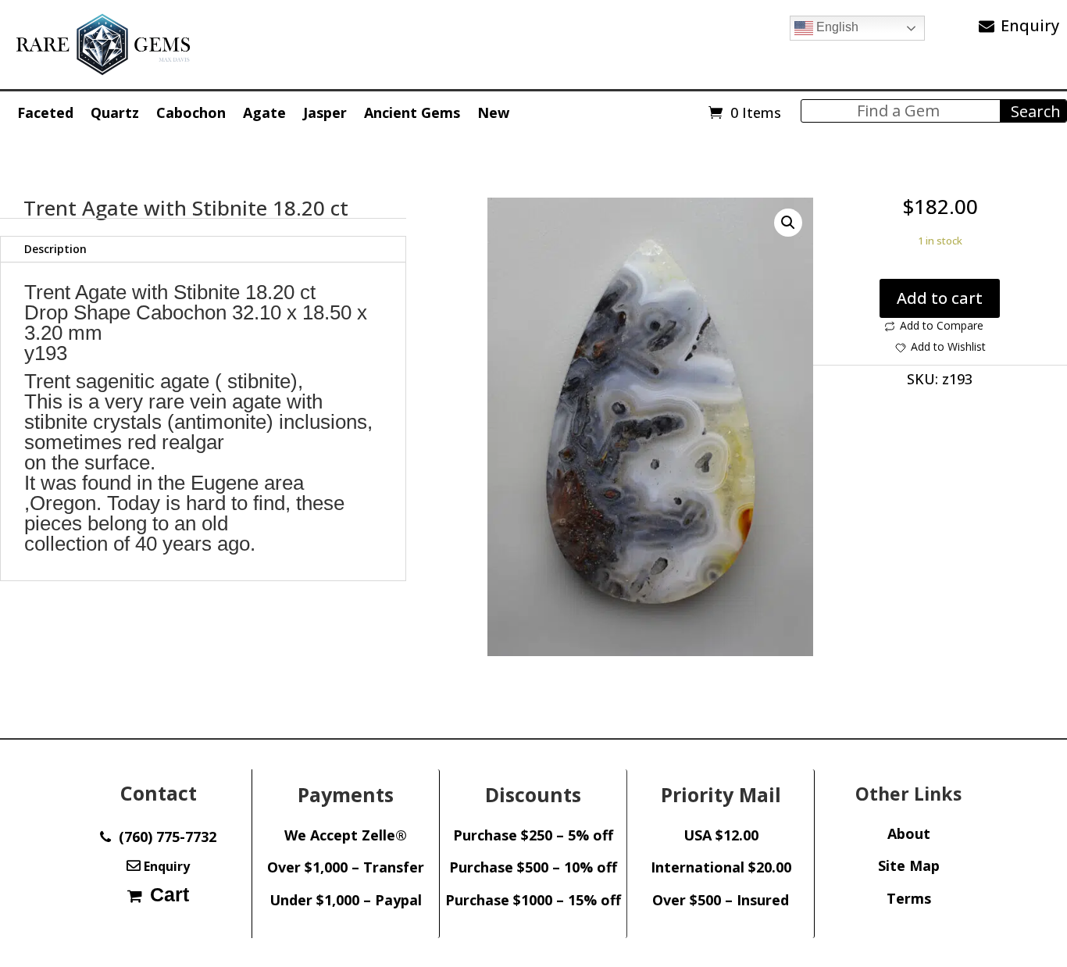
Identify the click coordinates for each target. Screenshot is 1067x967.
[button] (788, 223)
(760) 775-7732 (163, 836)
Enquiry (1030, 25)
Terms (909, 898)
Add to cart (940, 298)
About (908, 833)
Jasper (325, 112)
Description (55, 248)
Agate (264, 112)
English (835, 27)
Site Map (909, 865)
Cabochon (191, 112)
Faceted (45, 112)
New (493, 112)
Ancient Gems (412, 112)
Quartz (115, 112)
